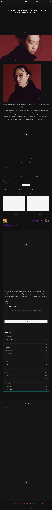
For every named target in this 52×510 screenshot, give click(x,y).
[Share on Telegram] (28, 158)
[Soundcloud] (42, 2)
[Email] (27, 503)
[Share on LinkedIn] (24, 158)
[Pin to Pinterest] (23, 158)
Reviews (26, 375)
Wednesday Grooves (26, 389)
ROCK (26, 381)
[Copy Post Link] (30, 158)
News (26, 367)
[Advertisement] (26, 23)
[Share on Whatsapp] (27, 158)
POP (26, 372)
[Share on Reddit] (26, 158)
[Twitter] (33, 2)
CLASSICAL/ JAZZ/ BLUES (26, 336)
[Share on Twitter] (22, 158)
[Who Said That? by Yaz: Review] (14, 203)
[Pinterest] (36, 2)
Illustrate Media (35, 508)
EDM (26, 342)
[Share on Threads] (31, 158)
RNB (26, 378)
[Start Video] (26, 134)
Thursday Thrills (26, 383)
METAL (26, 361)
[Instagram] (15, 503)
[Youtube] (39, 2)
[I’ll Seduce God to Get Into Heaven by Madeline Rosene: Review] (38, 203)
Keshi (15, 151)
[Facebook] (9, 503)
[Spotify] (44, 2)
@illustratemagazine (6, 407)
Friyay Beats (26, 347)
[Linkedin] (37, 2)
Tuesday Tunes (26, 386)
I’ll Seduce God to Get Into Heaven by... (38, 213)
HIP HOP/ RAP (26, 353)
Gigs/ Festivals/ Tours (26, 350)
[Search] (50, 2)
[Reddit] (47, 2)
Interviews (26, 358)
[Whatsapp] (45, 2)
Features (26, 344)
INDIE (26, 355)
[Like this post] (19, 158)
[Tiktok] (48, 2)
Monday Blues (26, 364)
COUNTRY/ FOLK (26, 339)
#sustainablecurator (8, 151)
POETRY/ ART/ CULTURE (26, 369)
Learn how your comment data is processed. (25, 189)
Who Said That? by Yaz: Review (14, 213)
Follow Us (6, 303)
